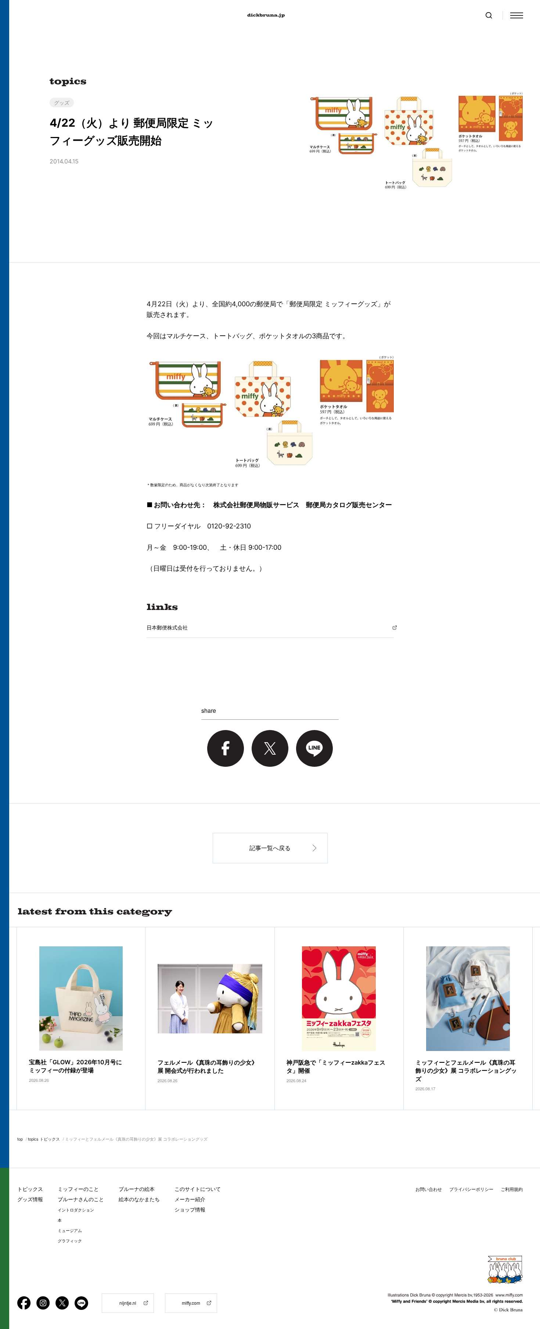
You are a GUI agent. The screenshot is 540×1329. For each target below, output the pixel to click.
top (20, 1139)
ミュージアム (70, 1230)
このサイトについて (197, 1189)
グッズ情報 (30, 1199)
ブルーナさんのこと (81, 1199)
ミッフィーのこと (78, 1189)
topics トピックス (44, 1139)
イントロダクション (76, 1210)
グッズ (61, 102)
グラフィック (70, 1240)
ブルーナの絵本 (137, 1189)
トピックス (30, 1189)
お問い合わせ (428, 1189)
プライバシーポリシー (471, 1189)
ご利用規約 (512, 1189)
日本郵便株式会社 (167, 627)
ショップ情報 (189, 1209)
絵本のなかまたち (139, 1199)
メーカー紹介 (189, 1199)
